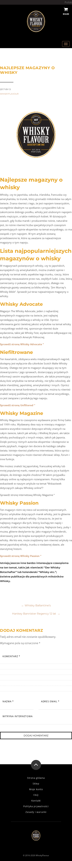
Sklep (36, 783)
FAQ (35, 795)
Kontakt (36, 801)
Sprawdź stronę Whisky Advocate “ (22, 344)
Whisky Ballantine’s (36, 605)
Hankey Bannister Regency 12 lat (36, 613)
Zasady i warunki (36, 812)
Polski (68, 2)
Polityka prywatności (36, 806)
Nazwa (8, 701)
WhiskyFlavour (9, 94)
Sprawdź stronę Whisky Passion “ (20, 556)
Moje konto (36, 789)
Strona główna (36, 778)
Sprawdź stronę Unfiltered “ (17, 405)
